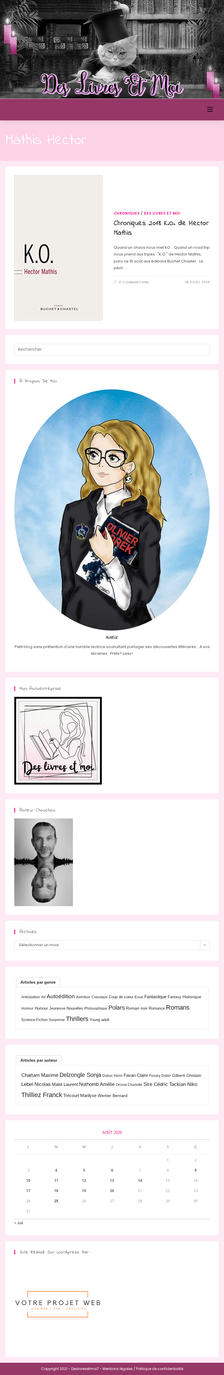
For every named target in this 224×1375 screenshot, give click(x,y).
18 (56, 1190)
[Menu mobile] (210, 109)
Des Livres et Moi (39, 109)
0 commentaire (134, 282)
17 (28, 1190)
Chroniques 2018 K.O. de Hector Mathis (161, 228)
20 (112, 1190)
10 (28, 1180)
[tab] (38, 982)
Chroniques (127, 213)
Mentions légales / (119, 1368)
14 (140, 1180)
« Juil (18, 1223)
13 (112, 1180)
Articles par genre (38, 982)
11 (56, 1180)
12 (84, 1180)
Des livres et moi (162, 213)
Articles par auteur (38, 1060)
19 (84, 1190)
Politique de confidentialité (159, 1368)
